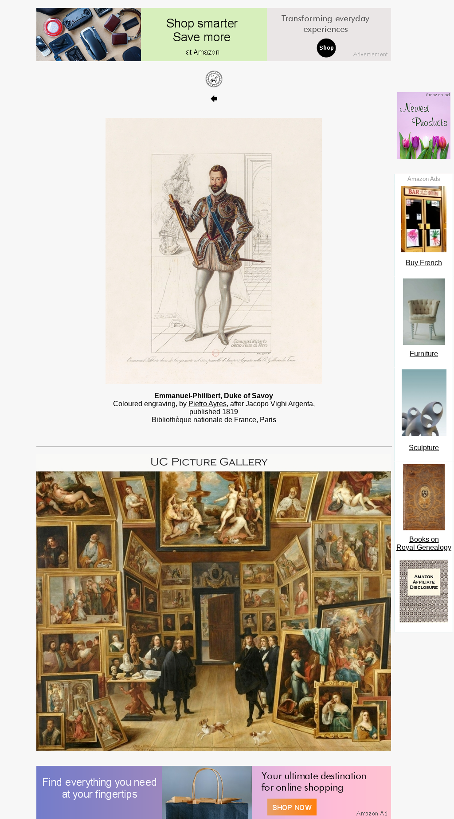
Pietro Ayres (207, 404)
